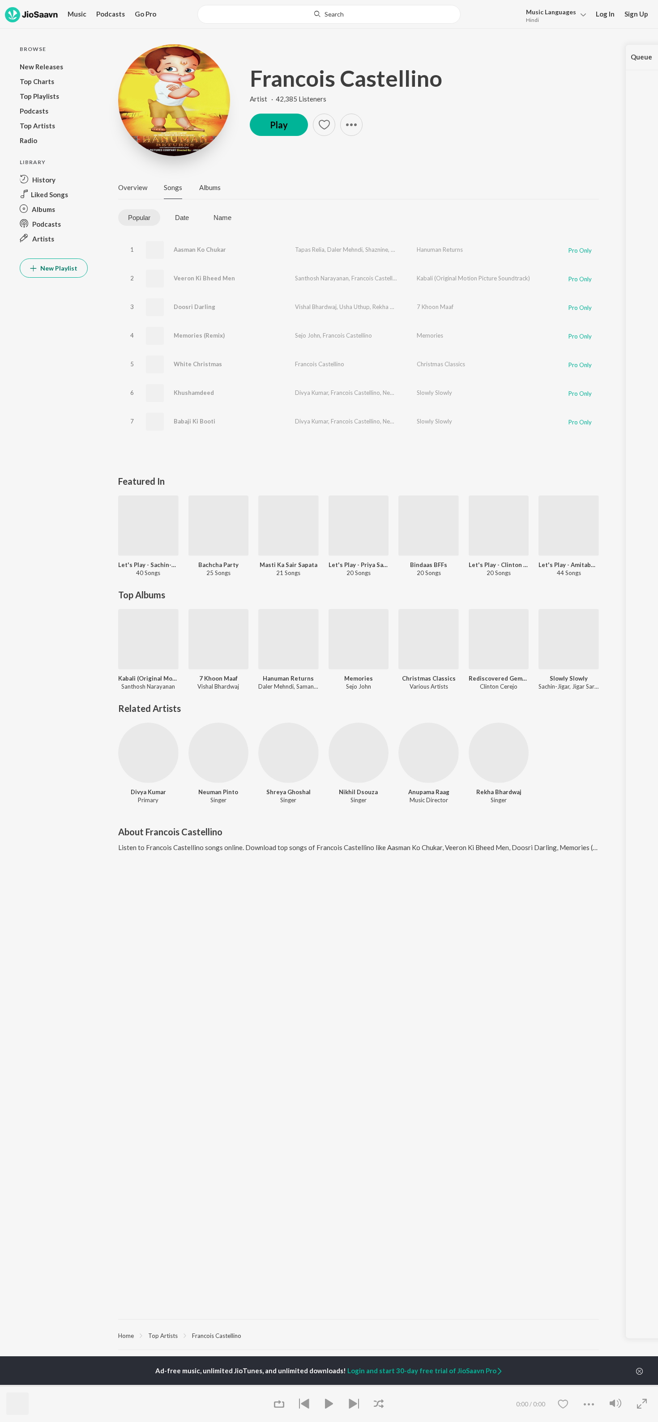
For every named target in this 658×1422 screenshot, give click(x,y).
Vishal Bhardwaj (316, 306)
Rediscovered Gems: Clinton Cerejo (499, 678)
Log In (605, 14)
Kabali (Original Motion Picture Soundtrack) (473, 278)
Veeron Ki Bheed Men (204, 278)
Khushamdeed (194, 392)
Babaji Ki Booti (194, 421)
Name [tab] (222, 217)
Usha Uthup (354, 306)
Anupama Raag (428, 792)
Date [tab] (182, 217)
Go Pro (145, 14)
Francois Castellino (346, 78)
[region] (358, 1335)
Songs (173, 187)
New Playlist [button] (58, 268)
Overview (132, 187)
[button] (553, 15)
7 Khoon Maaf (435, 306)
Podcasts (110, 14)
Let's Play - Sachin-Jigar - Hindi (148, 564)
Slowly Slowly (434, 392)
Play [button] (279, 124)
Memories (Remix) (199, 335)
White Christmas (198, 364)
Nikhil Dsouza (358, 792)
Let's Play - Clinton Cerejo (499, 564)
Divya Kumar (311, 392)
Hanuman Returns (440, 249)
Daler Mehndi (345, 249)
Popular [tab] (139, 217)
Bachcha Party (218, 564)
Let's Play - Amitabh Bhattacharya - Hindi (568, 564)
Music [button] (77, 14)
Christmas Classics (441, 364)
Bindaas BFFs (428, 564)
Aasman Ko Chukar (200, 249)
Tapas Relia (310, 249)
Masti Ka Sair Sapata (288, 564)
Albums (210, 187)
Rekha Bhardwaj (393, 306)
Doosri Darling (194, 306)
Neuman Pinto (401, 392)
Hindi (532, 20)
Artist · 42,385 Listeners (288, 99)
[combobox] (329, 14)
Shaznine (376, 249)
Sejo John (307, 335)
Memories (430, 335)
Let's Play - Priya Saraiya (359, 564)
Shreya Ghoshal (288, 792)
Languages (551, 12)
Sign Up (636, 14)
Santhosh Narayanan (322, 278)
